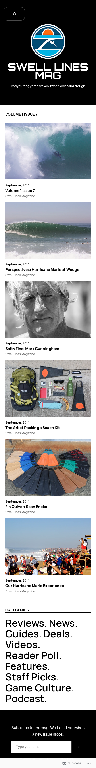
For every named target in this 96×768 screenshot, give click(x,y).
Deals (56, 633)
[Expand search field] (14, 14)
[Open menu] (48, 97)
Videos (21, 644)
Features (26, 666)
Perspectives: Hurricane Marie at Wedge (42, 269)
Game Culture (38, 687)
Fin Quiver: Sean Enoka (26, 507)
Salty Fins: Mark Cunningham (32, 348)
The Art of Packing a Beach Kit (32, 428)
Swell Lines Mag (48, 71)
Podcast (24, 698)
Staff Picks (30, 676)
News (62, 623)
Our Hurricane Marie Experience (34, 586)
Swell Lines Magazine (20, 196)
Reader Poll (32, 655)
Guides (22, 633)
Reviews (24, 623)
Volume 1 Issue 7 (20, 190)
